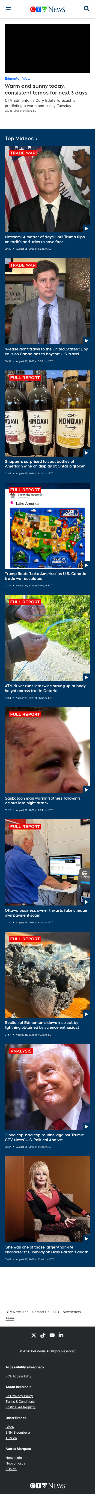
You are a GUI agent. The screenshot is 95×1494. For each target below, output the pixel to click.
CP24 (10, 1427)
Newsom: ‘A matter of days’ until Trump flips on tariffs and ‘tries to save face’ (45, 239)
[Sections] (8, 9)
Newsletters (72, 1312)
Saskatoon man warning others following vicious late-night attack (42, 800)
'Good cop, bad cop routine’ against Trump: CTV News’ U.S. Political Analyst (44, 1137)
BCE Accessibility (18, 1376)
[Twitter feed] (33, 1335)
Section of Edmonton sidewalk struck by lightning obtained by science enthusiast (42, 1025)
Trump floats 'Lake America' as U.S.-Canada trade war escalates (45, 576)
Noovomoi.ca (15, 1463)
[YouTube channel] (52, 1335)
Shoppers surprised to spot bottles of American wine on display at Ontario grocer (45, 464)
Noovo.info (14, 1458)
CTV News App (17, 1312)
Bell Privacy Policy (19, 1396)
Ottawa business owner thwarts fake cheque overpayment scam (46, 913)
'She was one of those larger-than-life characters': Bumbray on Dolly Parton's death (46, 1249)
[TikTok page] (43, 1335)
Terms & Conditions (20, 1401)
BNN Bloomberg (18, 1432)
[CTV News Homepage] (47, 9)
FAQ (56, 1312)
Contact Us (40, 1312)
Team (10, 1318)
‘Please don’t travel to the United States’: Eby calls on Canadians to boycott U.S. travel (46, 351)
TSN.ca (11, 1438)
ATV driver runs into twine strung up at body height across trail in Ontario (45, 688)
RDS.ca (11, 1469)
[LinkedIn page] (61, 1335)
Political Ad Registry (21, 1407)
